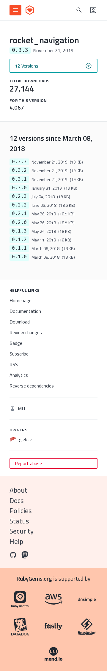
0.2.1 (19, 214)
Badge (16, 343)
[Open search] (79, 10)
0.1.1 (19, 248)
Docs (17, 500)
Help (16, 541)
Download (20, 321)
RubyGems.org (34, 578)
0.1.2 (19, 240)
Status (19, 521)
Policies (21, 510)
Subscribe (19, 353)
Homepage (21, 300)
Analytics (19, 375)
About (18, 490)
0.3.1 (19, 179)
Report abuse (28, 463)
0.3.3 (19, 162)
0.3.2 (19, 170)
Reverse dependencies (32, 385)
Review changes (26, 332)
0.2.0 (19, 222)
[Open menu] (15, 10)
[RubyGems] (29, 10)
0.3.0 (19, 188)
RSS (14, 364)
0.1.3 (19, 231)
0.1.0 (19, 257)
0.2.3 (19, 196)
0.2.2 (19, 205)
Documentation (25, 311)
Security (22, 531)
